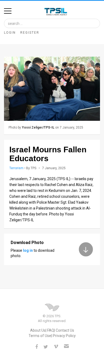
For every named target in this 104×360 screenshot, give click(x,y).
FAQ (50, 330)
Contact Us (65, 330)
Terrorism (16, 168)
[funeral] (52, 89)
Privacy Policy (64, 336)
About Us (38, 330)
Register (29, 32)
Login (10, 32)
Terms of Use (40, 336)
